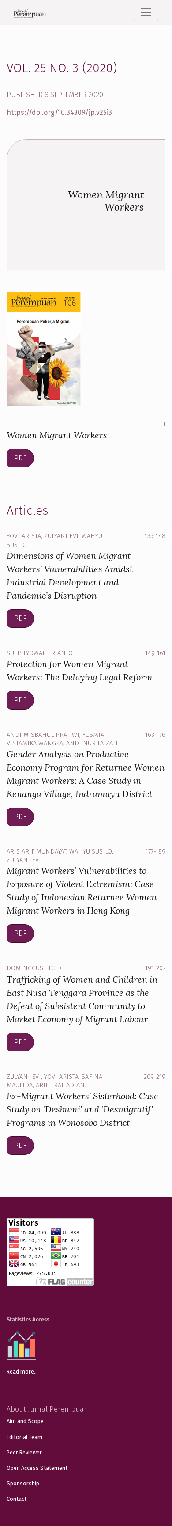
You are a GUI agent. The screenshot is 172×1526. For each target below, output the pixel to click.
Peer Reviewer (24, 1452)
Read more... (22, 1371)
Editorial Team (24, 1437)
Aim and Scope (25, 1421)
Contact (16, 1499)
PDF (20, 458)
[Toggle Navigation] (146, 12)
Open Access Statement (37, 1468)
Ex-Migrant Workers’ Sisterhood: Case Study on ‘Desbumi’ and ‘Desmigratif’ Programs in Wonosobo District (82, 1109)
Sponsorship (23, 1483)
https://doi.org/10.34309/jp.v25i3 (59, 112)
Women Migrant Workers (57, 434)
